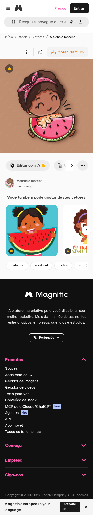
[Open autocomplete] (11, 22)
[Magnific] (46, 296)
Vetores (38, 37)
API (8, 419)
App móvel (14, 425)
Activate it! (69, 506)
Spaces (11, 368)
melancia (17, 265)
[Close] (86, 507)
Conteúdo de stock (21, 400)
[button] (46, 337)
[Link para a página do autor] (9, 183)
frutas (63, 265)
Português (46, 338)
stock (23, 37)
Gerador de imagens (21, 381)
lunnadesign (25, 186)
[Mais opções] (26, 52)
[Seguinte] (71, 165)
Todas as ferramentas (23, 431)
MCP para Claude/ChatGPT (32, 406)
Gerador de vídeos (20, 387)
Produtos (14, 359)
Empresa (13, 460)
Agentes (16, 412)
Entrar (79, 8)
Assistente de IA (18, 375)
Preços (60, 8)
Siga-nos (14, 474)
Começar (14, 445)
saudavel (41, 265)
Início (9, 37)
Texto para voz (17, 393)
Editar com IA (25, 167)
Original (33, 69)
